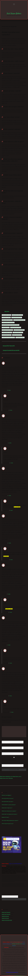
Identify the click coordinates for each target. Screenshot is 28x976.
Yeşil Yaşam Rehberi (14, 13)
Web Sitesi (4, 751)
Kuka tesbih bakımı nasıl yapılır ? (7, 801)
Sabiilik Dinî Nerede (5, 916)
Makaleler (7, 311)
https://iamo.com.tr (17, 776)
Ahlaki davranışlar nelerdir (15, 327)
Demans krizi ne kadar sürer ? (7, 807)
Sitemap (11, 778)
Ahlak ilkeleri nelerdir (6, 317)
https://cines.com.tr (4, 778)
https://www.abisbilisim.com (6, 776)
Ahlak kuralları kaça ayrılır (16, 317)
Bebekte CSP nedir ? (5, 817)
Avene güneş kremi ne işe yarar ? (8, 798)
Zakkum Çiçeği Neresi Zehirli (7, 920)
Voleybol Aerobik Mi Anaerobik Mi (11, 350)
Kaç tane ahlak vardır (20, 337)
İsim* (3, 739)
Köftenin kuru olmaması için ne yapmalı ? (9, 811)
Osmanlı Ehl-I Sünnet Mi (9, 345)
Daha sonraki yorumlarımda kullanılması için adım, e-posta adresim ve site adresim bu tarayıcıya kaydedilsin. (14, 759)
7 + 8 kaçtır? (4, 763)
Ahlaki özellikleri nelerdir (7, 332)
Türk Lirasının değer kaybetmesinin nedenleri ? (10, 820)
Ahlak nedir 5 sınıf (6, 327)
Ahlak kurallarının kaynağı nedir (8, 322)
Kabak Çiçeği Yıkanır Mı (6, 912)
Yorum (3, 725)
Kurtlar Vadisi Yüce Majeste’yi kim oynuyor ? (9, 814)
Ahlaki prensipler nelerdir (17, 332)
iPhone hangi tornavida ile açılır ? (8, 823)
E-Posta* (3, 745)
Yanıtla (9, 390)
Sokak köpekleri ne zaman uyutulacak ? (9, 804)
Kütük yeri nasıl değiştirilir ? (6, 795)
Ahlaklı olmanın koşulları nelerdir (8, 337)
